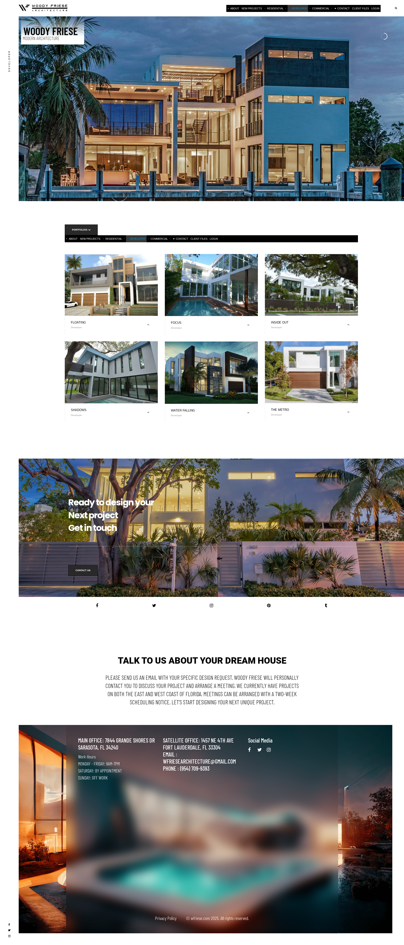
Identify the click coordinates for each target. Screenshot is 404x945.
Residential (275, 8)
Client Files (360, 8)
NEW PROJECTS (252, 8)
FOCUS (176, 322)
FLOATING (78, 322)
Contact (343, 8)
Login (375, 8)
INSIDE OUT (280, 322)
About (234, 8)
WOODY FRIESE (50, 30)
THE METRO (280, 410)
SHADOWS (79, 410)
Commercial (320, 8)
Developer (299, 8)
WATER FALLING (183, 410)
